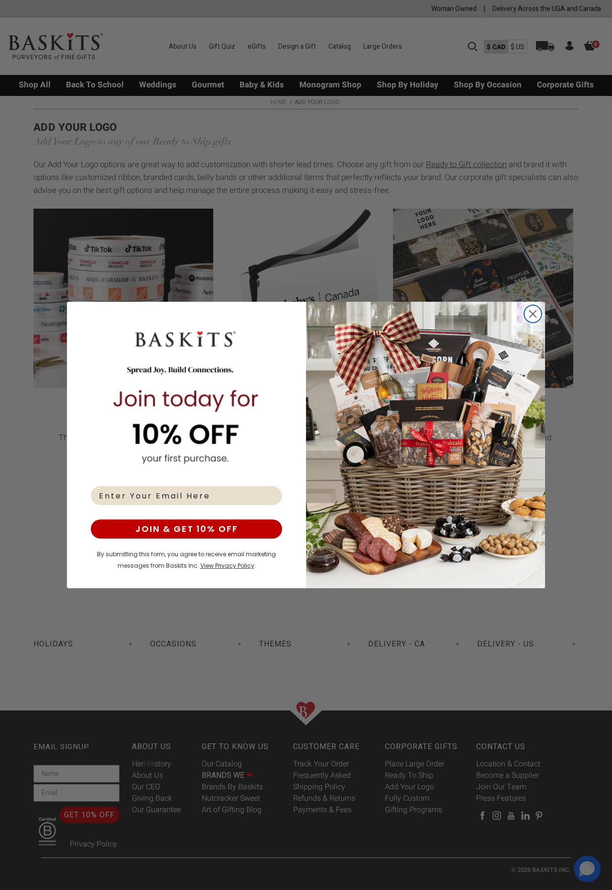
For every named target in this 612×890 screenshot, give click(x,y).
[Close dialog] (533, 314)
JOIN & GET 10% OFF (186, 529)
